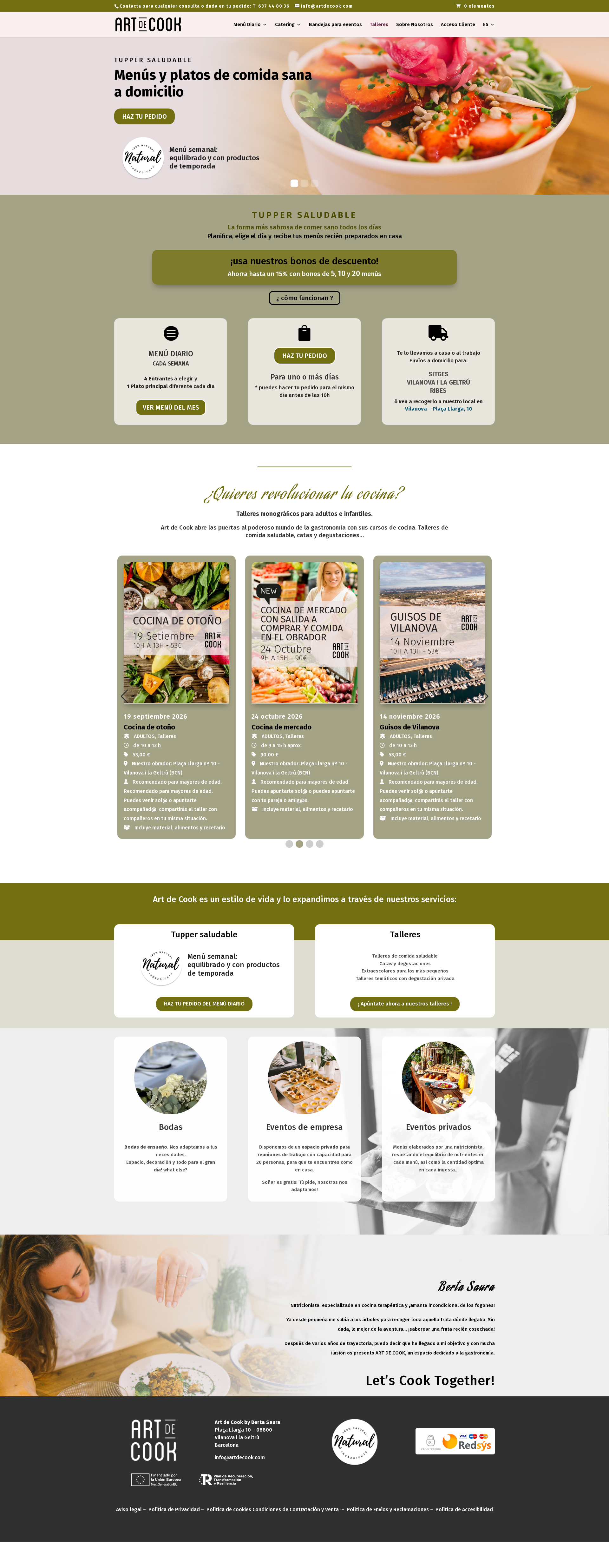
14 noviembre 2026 (410, 716)
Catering (285, 24)
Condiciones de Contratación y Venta (295, 1509)
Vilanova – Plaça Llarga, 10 (438, 408)
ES (485, 24)
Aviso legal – (131, 1509)
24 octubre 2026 (277, 716)
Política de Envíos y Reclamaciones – (390, 1509)
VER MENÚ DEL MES (171, 407)
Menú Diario (247, 24)
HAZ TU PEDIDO (144, 116)
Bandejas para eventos (335, 24)
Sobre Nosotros (414, 24)
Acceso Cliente (458, 24)
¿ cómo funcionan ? (304, 298)
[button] (124, 696)
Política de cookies (228, 1509)
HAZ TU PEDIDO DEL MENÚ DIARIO (204, 1003)
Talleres (379, 24)
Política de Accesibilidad (464, 1509)
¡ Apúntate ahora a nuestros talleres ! (405, 1003)
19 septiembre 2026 (155, 716)
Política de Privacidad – (176, 1509)
